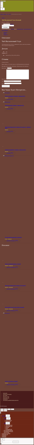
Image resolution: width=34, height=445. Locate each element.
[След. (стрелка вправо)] (5, 410)
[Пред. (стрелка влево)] (2, 410)
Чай (5, 423)
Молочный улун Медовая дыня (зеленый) (14, 307)
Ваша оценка (4, 68)
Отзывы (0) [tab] (6, 34)
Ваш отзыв (4, 79)
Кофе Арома (8, 421)
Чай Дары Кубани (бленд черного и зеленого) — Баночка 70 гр (18, 128)
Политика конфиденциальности (10, 400)
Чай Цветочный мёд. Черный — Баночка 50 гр (15, 149)
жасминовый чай (20, 29)
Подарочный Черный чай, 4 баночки (13, 237)
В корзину (5, 27)
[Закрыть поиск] (2, 439)
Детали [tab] (5, 33)
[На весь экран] (5, 409)
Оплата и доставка (7, 394)
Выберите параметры (11, 240)
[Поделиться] (9, 409)
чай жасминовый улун (28, 29)
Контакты (5, 399)
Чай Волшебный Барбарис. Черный (13, 263)
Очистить (12, 24)
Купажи (3, 17)
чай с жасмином (5, 30)
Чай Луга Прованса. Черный (11, 381)
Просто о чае (6, 396)
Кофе (5, 418)
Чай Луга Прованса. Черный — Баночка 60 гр (15, 96)
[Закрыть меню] (0, 412)
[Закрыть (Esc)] (12, 409)
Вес (2, 24)
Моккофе (5, 393)
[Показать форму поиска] (2, 9)
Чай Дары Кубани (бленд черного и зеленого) (15, 285)
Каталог (4, 415)
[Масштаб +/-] (2, 409)
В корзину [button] (9, 99)
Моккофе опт (6, 397)
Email (3, 83)
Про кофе (5, 395)
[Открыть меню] (1, 5)
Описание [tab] (5, 32)
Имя (3, 81)
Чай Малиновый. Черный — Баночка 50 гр (14, 105)
